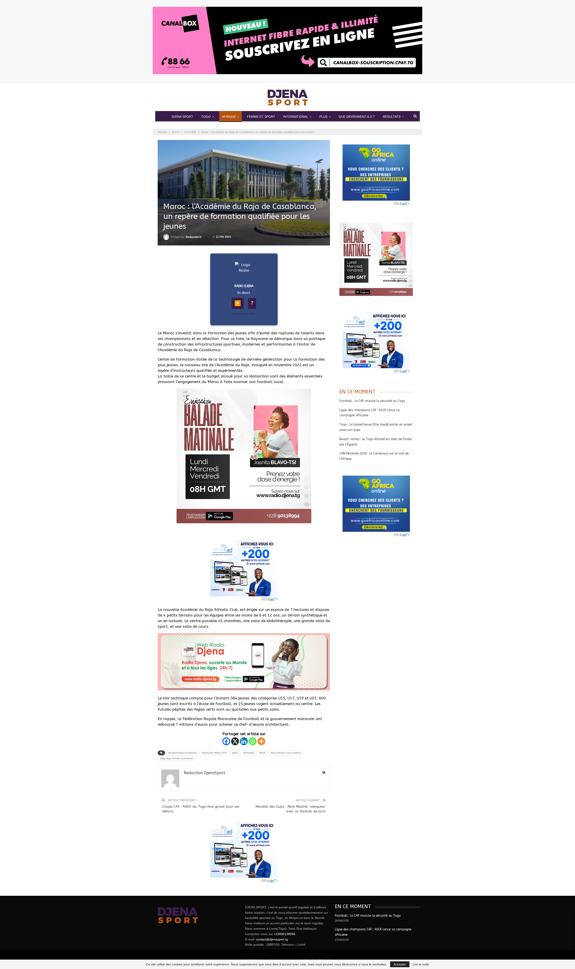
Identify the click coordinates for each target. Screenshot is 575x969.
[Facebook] (226, 741)
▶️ (237, 303)
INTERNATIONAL (295, 116)
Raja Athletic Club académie (286, 753)
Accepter (400, 964)
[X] (235, 741)
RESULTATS (391, 116)
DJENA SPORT (182, 116)
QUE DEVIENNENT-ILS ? (357, 116)
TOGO (206, 116)
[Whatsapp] (253, 741)
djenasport (248, 753)
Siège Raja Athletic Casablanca (176, 758)
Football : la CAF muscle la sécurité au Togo (372, 401)
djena (235, 753)
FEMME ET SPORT (261, 116)
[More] (261, 741)
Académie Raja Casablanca (182, 753)
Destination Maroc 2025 (214, 753)
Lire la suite (421, 964)
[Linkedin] (244, 741)
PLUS (323, 116)
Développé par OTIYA (243, 314)
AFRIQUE (229, 116)
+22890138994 (284, 934)
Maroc (262, 753)
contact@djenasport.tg (272, 939)
